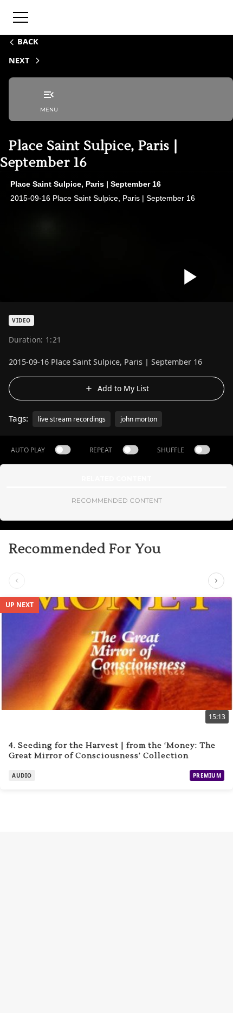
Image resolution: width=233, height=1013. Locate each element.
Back (27, 41)
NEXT (19, 60)
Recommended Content (117, 500)
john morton (138, 419)
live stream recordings (72, 419)
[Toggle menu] (21, 17)
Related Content (116, 479)
